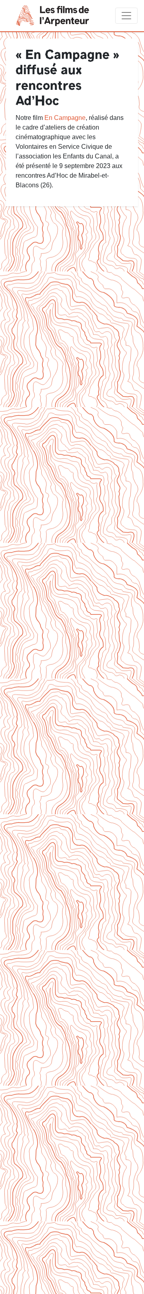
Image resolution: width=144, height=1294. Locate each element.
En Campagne (65, 117)
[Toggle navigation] (126, 16)
